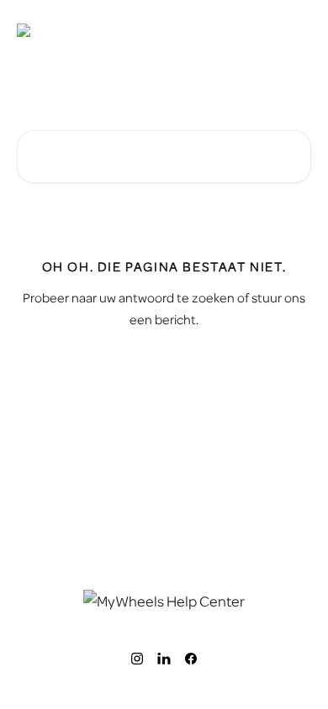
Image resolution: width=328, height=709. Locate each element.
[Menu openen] (296, 30)
